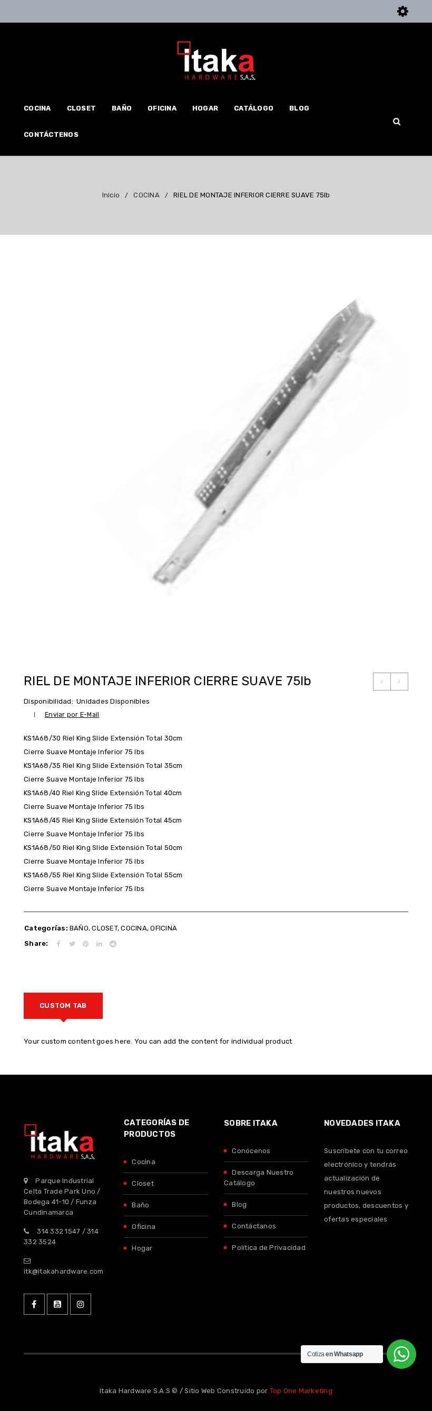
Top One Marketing (301, 1391)
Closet (143, 1183)
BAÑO (79, 928)
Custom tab (63, 1005)
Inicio (111, 195)
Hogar (142, 1248)
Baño (140, 1205)
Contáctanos (254, 1226)
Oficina (143, 1226)
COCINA (146, 195)
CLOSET (104, 928)
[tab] (63, 1006)
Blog (239, 1204)
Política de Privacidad (269, 1248)
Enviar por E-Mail (72, 714)
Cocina (143, 1162)
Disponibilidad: (48, 701)
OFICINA (163, 928)
